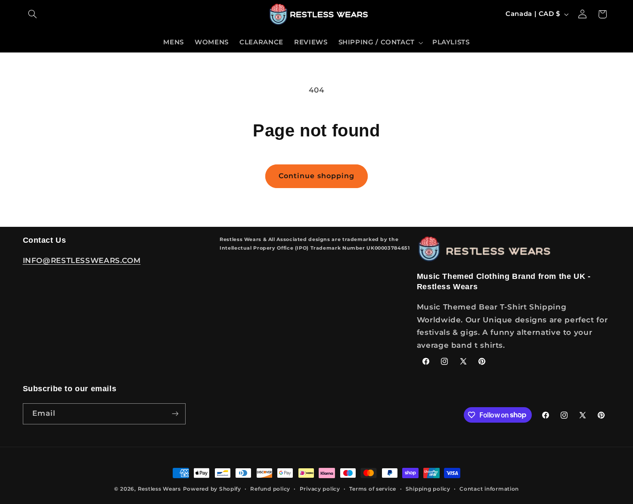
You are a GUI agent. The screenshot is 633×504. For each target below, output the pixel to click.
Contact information (489, 489)
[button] (33, 14)
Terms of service (372, 489)
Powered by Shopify (212, 489)
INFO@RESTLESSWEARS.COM (82, 260)
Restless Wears (159, 489)
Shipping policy (428, 489)
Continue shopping (316, 176)
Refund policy (270, 489)
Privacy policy (320, 489)
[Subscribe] (175, 413)
